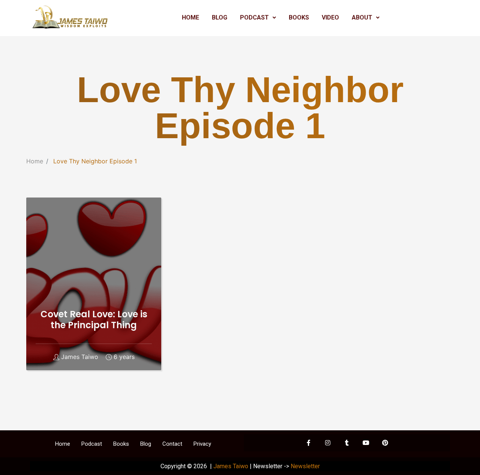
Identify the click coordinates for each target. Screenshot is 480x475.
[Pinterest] (385, 442)
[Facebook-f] (308, 442)
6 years (124, 356)
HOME (190, 17)
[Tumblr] (347, 442)
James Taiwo (79, 356)
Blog (145, 443)
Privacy (202, 443)
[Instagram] (327, 442)
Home (34, 161)
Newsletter (305, 466)
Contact (172, 443)
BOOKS (299, 17)
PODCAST (254, 17)
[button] (258, 18)
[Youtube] (366, 442)
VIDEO (330, 17)
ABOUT (362, 17)
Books (121, 443)
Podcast (91, 443)
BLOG (219, 17)
